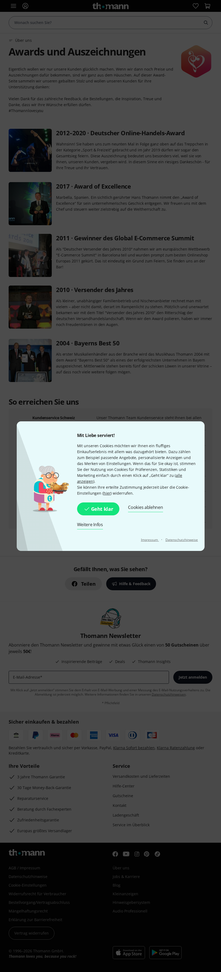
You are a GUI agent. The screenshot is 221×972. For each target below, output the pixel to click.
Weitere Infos (90, 524)
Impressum (150, 539)
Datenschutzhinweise (181, 539)
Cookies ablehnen (145, 507)
